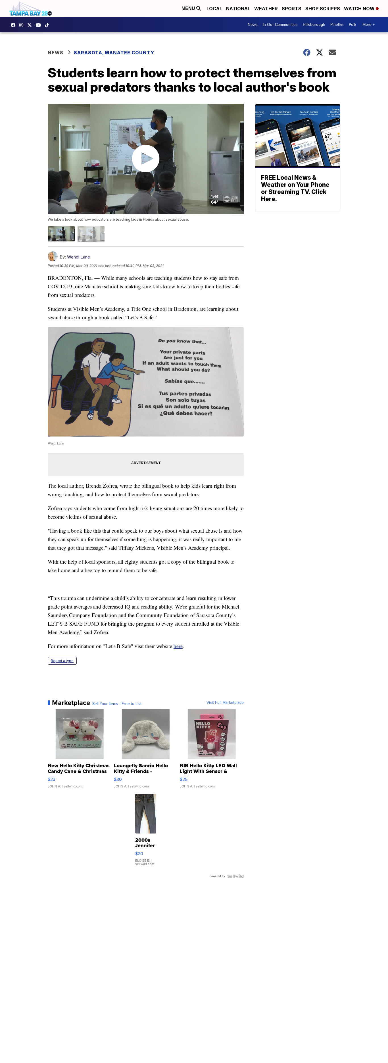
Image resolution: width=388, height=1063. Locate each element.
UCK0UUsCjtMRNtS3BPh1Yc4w (40, 25)
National (238, 8)
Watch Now (360, 8)
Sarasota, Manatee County (114, 52)
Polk (352, 25)
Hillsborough (314, 25)
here (178, 646)
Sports (291, 8)
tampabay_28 (22, 25)
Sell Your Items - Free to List (116, 704)
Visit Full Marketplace (225, 703)
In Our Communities (280, 25)
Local (214, 8)
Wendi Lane (78, 257)
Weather (266, 8)
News (253, 25)
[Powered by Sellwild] (235, 876)
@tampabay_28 (48, 25)
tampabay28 (31, 25)
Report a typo (62, 661)
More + (368, 25)
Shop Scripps (322, 8)
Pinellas (337, 25)
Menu (189, 8)
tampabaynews (14, 25)
